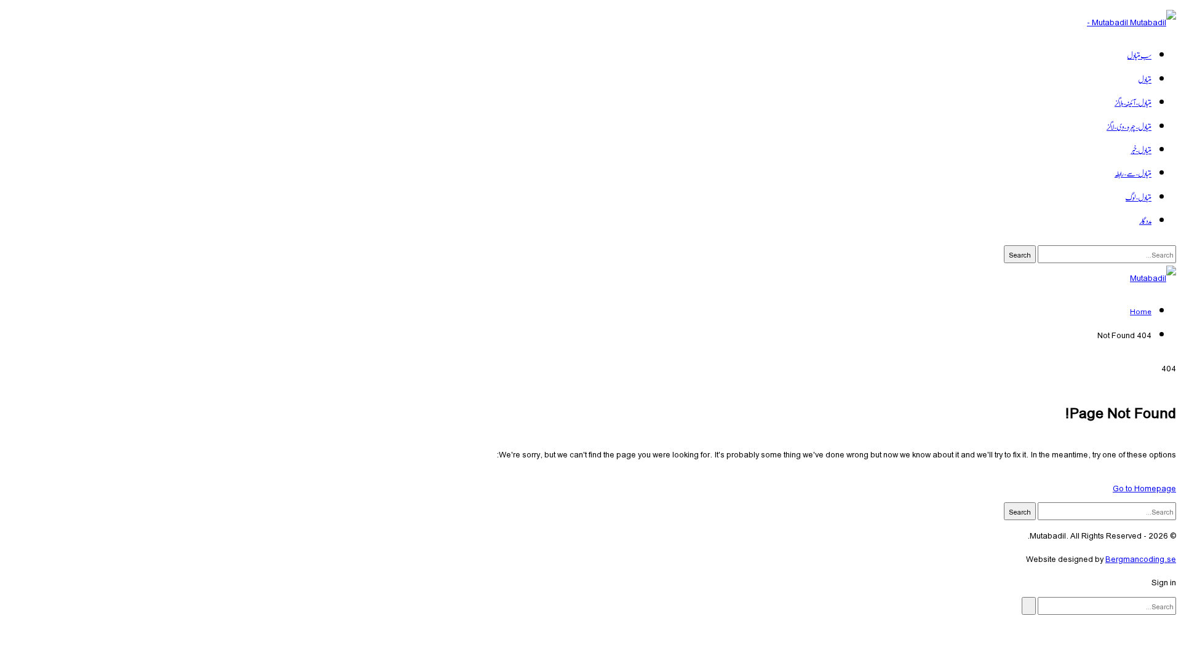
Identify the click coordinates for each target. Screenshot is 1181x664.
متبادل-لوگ (1138, 197)
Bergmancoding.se (1140, 558)
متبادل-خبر (1140, 149)
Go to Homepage (1144, 487)
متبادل (1145, 79)
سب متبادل (1139, 55)
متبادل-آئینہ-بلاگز (1133, 102)
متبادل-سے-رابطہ (1133, 173)
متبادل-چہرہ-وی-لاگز (1129, 126)
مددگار (1145, 220)
